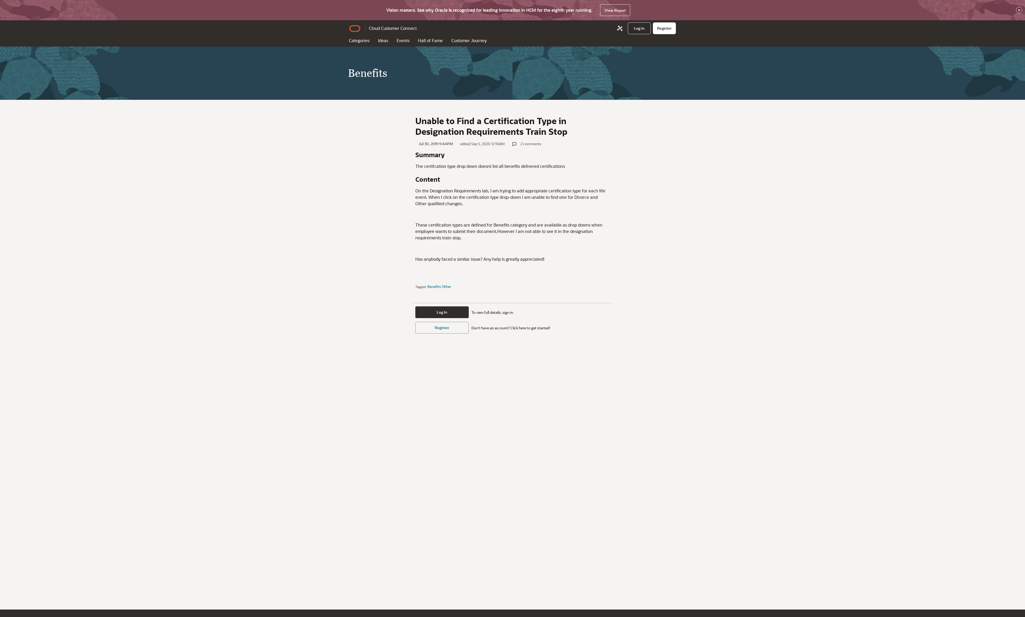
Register (442, 327)
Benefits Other (439, 286)
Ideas (383, 40)
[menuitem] (639, 28)
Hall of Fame (430, 40)
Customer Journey (469, 40)
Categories (359, 40)
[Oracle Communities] (620, 28)
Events (403, 40)
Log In (442, 312)
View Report (615, 10)
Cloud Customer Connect (393, 28)
